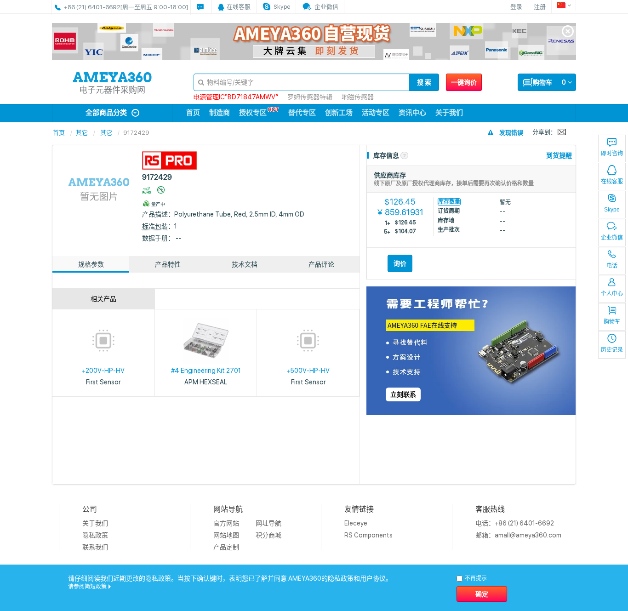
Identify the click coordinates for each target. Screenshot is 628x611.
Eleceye (355, 523)
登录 (516, 6)
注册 (540, 6)
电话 (611, 266)
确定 (481, 594)
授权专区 (253, 112)
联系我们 (95, 547)
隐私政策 (95, 535)
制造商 (219, 112)
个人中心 (612, 294)
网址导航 (268, 523)
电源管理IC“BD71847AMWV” (235, 97)
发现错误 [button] (511, 132)
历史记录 (612, 350)
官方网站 (226, 523)
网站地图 (226, 535)
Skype (612, 209)
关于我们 (449, 112)
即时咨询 (612, 153)
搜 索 (424, 82)
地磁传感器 (358, 97)
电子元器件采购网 (112, 90)
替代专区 (302, 112)
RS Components (368, 535)
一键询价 (464, 82)
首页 (193, 112)
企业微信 (612, 237)
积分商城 (268, 535)
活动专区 (375, 112)
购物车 (612, 322)
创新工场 (339, 112)
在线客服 (612, 181)
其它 (82, 132)
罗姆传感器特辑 (309, 97)
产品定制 (226, 547)
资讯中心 (412, 112)
